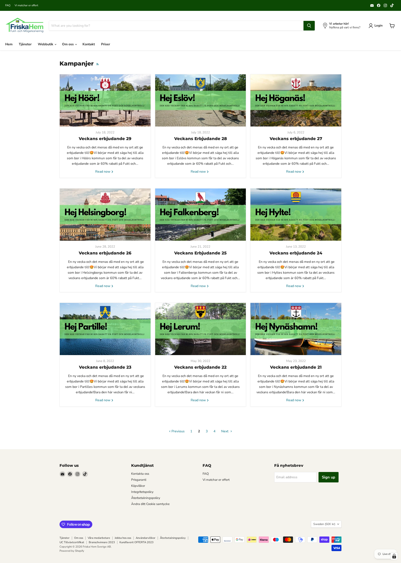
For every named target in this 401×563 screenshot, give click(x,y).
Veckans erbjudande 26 (105, 253)
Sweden (324, 524)
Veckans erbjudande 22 (200, 367)
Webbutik (46, 44)
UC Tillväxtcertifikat (72, 542)
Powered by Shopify (72, 551)
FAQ (7, 5)
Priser (105, 44)
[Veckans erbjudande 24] (295, 215)
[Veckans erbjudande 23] (105, 329)
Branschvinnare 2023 (102, 542)
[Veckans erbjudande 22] (200, 329)
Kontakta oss (140, 474)
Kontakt (88, 44)
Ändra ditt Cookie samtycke (150, 504)
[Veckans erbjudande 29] (105, 100)
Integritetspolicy (142, 492)
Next (225, 431)
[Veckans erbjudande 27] (295, 100)
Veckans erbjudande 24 (295, 253)
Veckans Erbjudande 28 (200, 138)
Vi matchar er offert (26, 5)
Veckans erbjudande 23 (105, 367)
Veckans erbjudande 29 (105, 138)
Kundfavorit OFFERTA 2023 (136, 542)
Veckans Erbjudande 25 (200, 253)
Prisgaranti (138, 480)
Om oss (68, 44)
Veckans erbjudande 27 (296, 138)
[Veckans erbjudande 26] (105, 215)
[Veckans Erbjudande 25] (200, 215)
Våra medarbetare (99, 538)
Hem (9, 44)
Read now (103, 171)
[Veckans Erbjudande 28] (200, 100)
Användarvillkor (145, 538)
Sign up (328, 477)
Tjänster (25, 44)
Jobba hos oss (123, 538)
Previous (178, 431)
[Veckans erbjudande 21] (295, 329)
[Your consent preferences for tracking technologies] (394, 556)
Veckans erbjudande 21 (296, 367)
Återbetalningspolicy (145, 498)
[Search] (309, 25)
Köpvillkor (138, 486)
